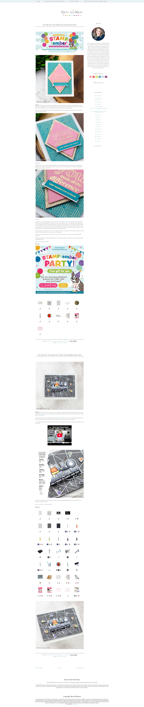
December (98, 99)
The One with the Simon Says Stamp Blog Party (60, 25)
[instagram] (90, 76)
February (98, 128)
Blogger (100, 145)
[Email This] (70, 341)
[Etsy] (106, 76)
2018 (98, 136)
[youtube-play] (99, 76)
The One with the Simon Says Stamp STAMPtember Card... (98, 112)
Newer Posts (80, 667)
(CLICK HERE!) (41, 415)
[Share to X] (73, 341)
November (98, 101)
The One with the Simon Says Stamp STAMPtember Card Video (60, 355)
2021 (98, 95)
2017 (98, 139)
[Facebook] (102, 76)
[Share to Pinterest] (76, 341)
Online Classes (74, 1)
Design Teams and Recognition (54, 1)
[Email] (96, 76)
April (98, 124)
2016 (98, 141)
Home (38, 1)
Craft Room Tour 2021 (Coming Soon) (95, 1)
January (98, 131)
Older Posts (39, 667)
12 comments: (66, 341)
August (98, 115)
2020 (98, 97)
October (98, 104)
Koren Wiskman (72, 12)
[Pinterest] (93, 76)
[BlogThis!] (71, 341)
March (98, 126)
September (98, 106)
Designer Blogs (75, 704)
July (98, 117)
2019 (98, 134)
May (98, 122)
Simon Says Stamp (61, 342)
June (98, 119)
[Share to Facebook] (74, 341)
